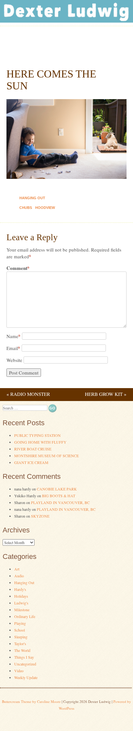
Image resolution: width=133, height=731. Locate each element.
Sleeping (20, 636)
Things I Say (24, 657)
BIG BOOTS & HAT (58, 495)
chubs (25, 208)
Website (14, 360)
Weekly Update (25, 677)
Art (16, 568)
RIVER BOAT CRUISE (32, 448)
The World (22, 650)
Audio (19, 575)
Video (19, 670)
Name (13, 336)
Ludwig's (21, 602)
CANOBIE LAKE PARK (57, 488)
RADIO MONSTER (28, 394)
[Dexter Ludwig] (66, 20)
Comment (18, 268)
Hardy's (20, 589)
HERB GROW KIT (106, 394)
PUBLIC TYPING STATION (37, 435)
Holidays (21, 596)
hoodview (45, 208)
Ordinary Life (24, 616)
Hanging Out (32, 198)
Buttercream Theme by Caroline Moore (31, 701)
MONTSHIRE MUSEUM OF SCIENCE (46, 455)
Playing (20, 623)
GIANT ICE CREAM (31, 462)
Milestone (21, 609)
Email (13, 348)
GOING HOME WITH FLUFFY (40, 442)
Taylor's (20, 643)
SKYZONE (40, 516)
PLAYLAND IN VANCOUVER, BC (60, 502)
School (19, 630)
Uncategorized (25, 663)
